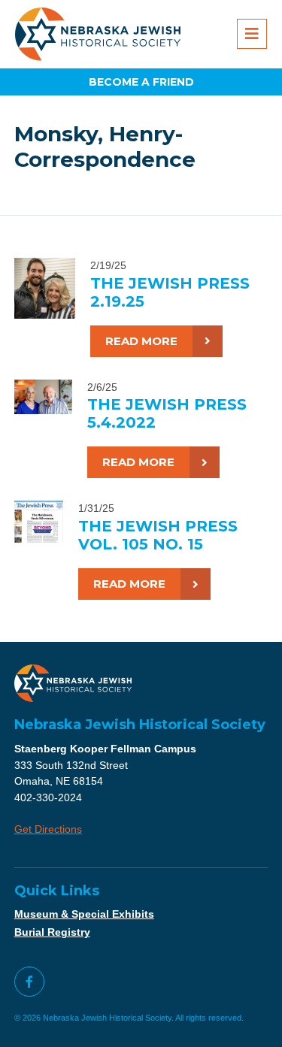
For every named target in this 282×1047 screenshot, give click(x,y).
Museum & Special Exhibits (84, 914)
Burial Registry (52, 932)
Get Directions (48, 829)
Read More (141, 341)
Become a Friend (141, 82)
